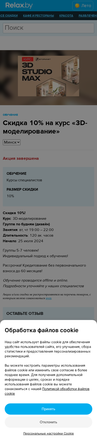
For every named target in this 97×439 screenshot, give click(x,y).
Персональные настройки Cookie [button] (48, 433)
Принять (48, 409)
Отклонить (48, 422)
